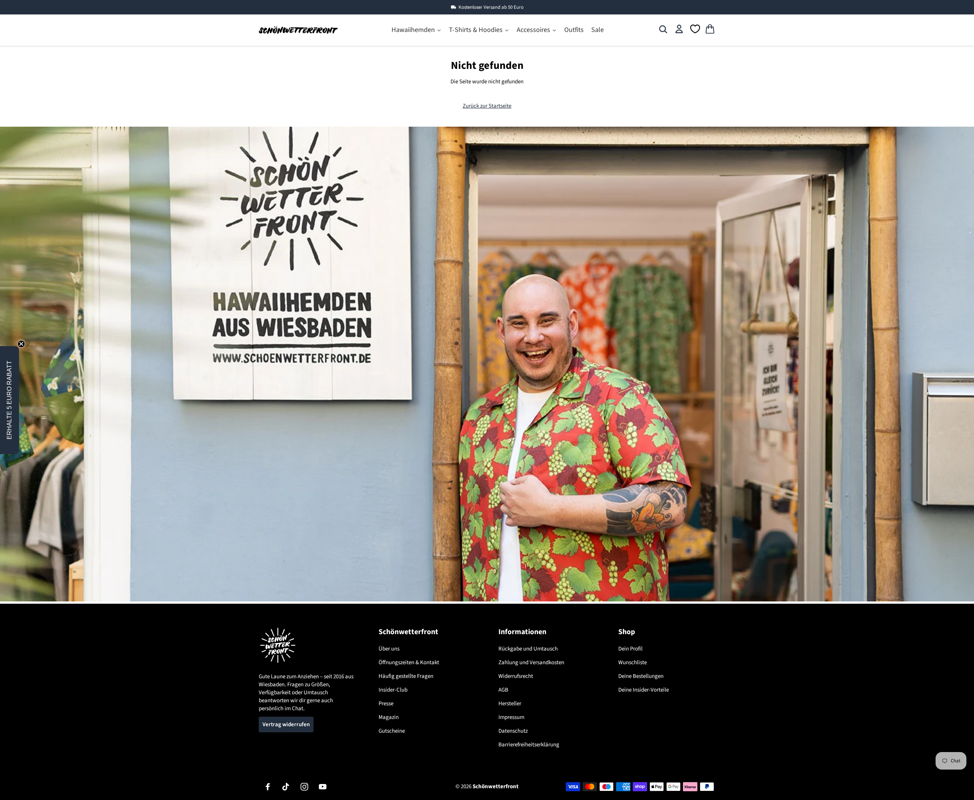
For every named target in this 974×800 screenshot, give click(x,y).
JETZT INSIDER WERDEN (487, 439)
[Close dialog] (573, 308)
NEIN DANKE (487, 482)
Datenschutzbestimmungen (486, 464)
